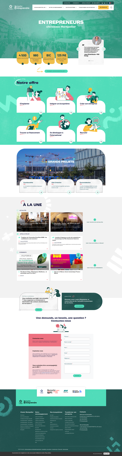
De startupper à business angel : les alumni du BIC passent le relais (33, 224)
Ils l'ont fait (67, 431)
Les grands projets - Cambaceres (26, 420)
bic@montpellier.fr (46, 372)
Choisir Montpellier (39, 7)
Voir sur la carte (84, 429)
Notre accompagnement (55, 7)
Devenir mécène (68, 427)
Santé (51, 422)
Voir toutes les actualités (95, 222)
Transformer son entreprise (87, 7)
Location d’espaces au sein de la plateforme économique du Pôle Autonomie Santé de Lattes (66, 239)
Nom (65, 347)
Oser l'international (38, 424)
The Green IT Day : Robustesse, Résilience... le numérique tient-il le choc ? (33, 272)
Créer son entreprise (39, 416)
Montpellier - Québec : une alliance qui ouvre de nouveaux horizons (67, 224)
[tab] (45, 340)
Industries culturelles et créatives (56, 418)
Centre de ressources (39, 440)
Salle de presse (65, 449)
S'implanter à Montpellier (39, 418)
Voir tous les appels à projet (95, 243)
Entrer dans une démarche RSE (70, 416)
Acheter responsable (68, 420)
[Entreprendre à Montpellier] (19, 7)
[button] (111, 7)
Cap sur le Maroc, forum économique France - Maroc (67, 272)
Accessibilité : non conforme (46, 449)
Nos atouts (22, 415)
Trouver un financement (39, 420)
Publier (38, 309)
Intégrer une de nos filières (40, 422)
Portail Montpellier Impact (40, 438)
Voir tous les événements (95, 267)
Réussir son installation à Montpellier (27, 426)
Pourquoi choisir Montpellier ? (56, 71)
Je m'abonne (79, 306)
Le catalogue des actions (69, 433)
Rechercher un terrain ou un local (41, 431)
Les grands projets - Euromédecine (26, 424)
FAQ (36, 442)
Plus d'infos (48, 452)
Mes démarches (103, 7)
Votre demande (68, 363)
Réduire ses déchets (68, 418)
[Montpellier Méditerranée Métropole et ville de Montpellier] (27, 402)
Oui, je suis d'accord (97, 453)
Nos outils (37, 427)
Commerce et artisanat (54, 426)
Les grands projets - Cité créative (26, 422)
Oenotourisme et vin (53, 424)
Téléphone (66, 358)
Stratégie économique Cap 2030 (26, 418)
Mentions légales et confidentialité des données (33, 449)
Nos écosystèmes (70, 7)
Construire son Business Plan (40, 433)
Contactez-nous (55, 449)
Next (104, 49)
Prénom (66, 336)
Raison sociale (67, 342)
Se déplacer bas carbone (69, 422)
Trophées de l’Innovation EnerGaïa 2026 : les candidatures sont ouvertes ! (34, 238)
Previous (78, 49)
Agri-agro (52, 415)
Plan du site (60, 449)
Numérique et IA (53, 420)
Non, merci (106, 453)
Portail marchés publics (39, 435)
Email (65, 353)
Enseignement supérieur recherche (56, 429)
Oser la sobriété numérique (70, 424)
